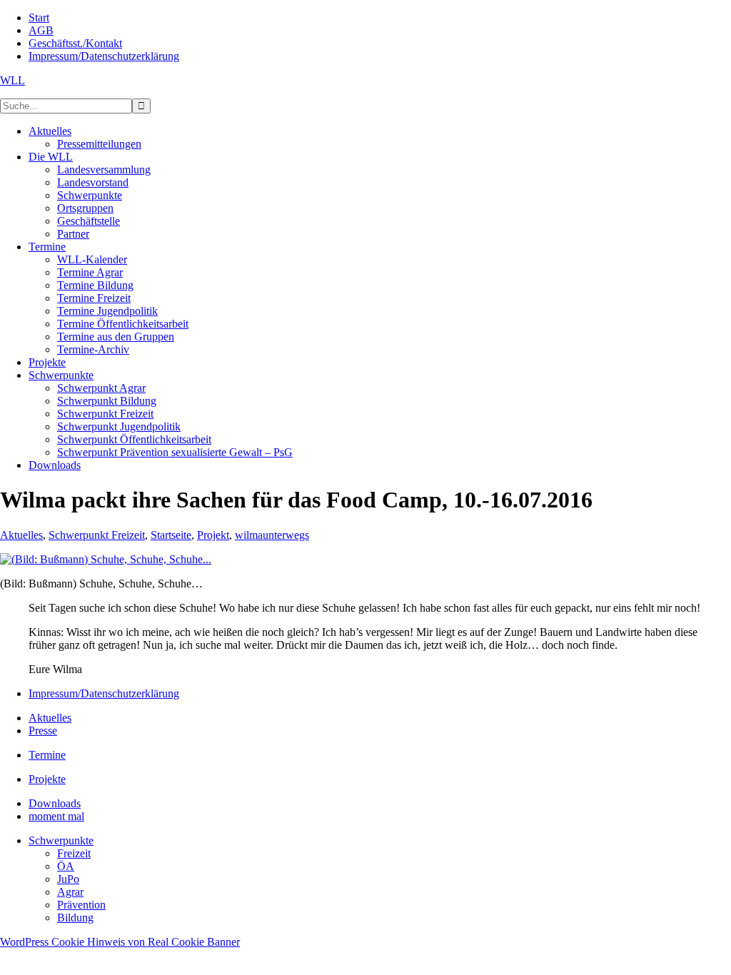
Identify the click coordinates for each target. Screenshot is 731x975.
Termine (47, 755)
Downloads (55, 803)
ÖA (65, 866)
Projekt (213, 535)
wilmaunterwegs (272, 535)
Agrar (70, 892)
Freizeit (74, 853)
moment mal (56, 816)
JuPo (68, 879)
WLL (12, 80)
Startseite (171, 535)
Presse (43, 730)
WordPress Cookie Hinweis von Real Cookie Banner (120, 942)
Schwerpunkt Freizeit (97, 535)
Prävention (81, 905)
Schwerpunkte (61, 840)
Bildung (75, 917)
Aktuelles (21, 535)
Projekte (47, 779)
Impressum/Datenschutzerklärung (104, 693)
